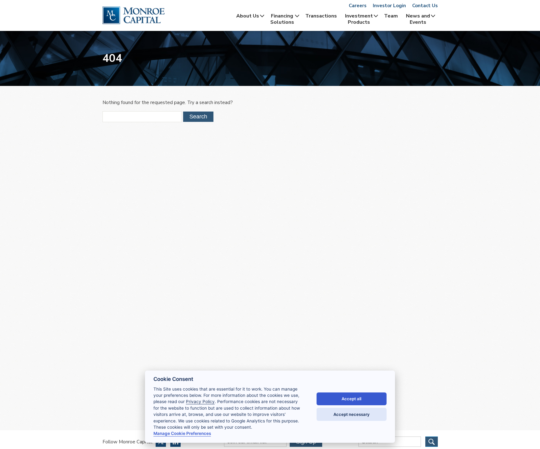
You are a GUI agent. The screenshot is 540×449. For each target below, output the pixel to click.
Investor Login (389, 5)
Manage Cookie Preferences (182, 433)
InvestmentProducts (359, 19)
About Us (247, 15)
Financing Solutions (282, 19)
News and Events (418, 19)
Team (391, 15)
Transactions (321, 15)
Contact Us (425, 5)
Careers (358, 5)
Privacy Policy (200, 401)
